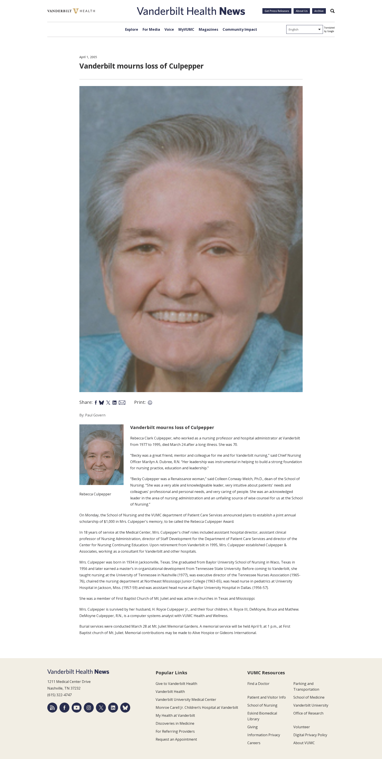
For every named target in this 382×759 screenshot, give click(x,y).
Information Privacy (263, 734)
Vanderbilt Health (170, 691)
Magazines (208, 29)
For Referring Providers (175, 731)
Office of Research (308, 713)
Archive (319, 11)
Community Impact (240, 29)
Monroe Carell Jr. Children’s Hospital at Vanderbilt (197, 707)
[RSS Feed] (52, 708)
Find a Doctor (258, 683)
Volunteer (301, 726)
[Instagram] (89, 708)
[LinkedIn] (113, 708)
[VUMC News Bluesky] (125, 708)
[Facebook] (64, 708)
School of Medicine (309, 697)
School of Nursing (262, 705)
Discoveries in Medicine (175, 723)
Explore (131, 29)
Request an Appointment (176, 739)
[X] (101, 708)
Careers (253, 742)
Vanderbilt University (310, 705)
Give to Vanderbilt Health (176, 683)
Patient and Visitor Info (266, 697)
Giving (252, 726)
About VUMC (304, 742)
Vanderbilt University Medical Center (186, 699)
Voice (169, 29)
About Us (302, 11)
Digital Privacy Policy (310, 734)
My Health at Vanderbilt (175, 715)
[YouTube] (77, 708)
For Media (151, 29)
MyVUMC (186, 29)
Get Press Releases (277, 11)
